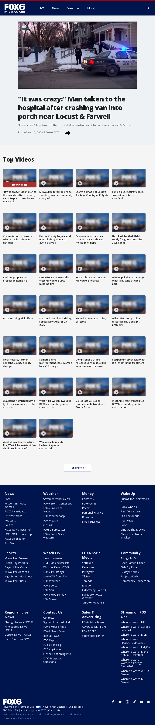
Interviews (127, 520)
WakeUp (128, 493)
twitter (120, 702)
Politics (9, 525)
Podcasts (10, 520)
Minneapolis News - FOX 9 (17, 628)
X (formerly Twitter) (94, 590)
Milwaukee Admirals (17, 572)
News (9, 493)
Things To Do (129, 558)
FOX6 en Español (15, 538)
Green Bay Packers (16, 563)
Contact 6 (88, 499)
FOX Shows (50, 599)
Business (87, 517)
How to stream (52, 558)
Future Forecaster (54, 529)
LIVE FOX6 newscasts (56, 563)
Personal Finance (92, 512)
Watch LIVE (53, 553)
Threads (87, 581)
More (91, 8)
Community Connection (135, 581)
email (149, 702)
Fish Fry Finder (130, 567)
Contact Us (52, 612)
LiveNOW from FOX (55, 576)
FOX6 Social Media (92, 555)
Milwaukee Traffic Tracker (132, 535)
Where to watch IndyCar (135, 647)
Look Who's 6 (129, 507)
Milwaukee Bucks (15, 581)
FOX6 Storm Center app (57, 503)
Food (124, 525)
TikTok (86, 576)
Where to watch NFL (133, 622)
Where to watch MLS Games (133, 680)
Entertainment (13, 516)
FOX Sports (50, 585)
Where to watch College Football (135, 628)
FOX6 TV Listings (53, 572)
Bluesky (86, 585)
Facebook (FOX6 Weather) (92, 596)
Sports (10, 553)
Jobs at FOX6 (51, 636)
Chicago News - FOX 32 (19, 622)
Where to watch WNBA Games (135, 672)
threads (135, 702)
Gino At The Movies (133, 529)
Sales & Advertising (92, 614)
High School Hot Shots (18, 576)
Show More (77, 467)
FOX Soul (48, 590)
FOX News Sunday (54, 594)
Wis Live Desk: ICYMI (56, 567)
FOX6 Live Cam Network (52, 509)
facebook (113, 702)
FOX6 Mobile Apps (54, 626)
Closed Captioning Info (57, 654)
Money (88, 493)
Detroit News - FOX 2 (18, 634)
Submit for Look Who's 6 (135, 500)
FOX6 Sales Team (93, 622)
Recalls (86, 508)
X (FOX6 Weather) (93, 602)
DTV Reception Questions (52, 660)
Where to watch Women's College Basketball (131, 663)
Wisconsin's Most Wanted (15, 505)
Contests (48, 617)
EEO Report (50, 640)
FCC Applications (53, 649)
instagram (127, 702)
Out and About (130, 516)
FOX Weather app (54, 516)
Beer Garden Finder (133, 563)
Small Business (91, 521)
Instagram (88, 572)
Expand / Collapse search (148, 8)
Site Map (10, 543)
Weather (50, 493)
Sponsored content (93, 636)
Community (130, 553)
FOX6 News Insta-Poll (18, 529)
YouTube (87, 563)
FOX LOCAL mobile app (19, 534)
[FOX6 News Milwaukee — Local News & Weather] (17, 8)
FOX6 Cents (89, 503)
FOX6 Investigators (16, 511)
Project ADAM (129, 576)
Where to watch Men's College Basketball (134, 653)
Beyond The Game (16, 567)
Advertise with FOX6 (94, 626)
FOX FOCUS (89, 631)
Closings (48, 525)
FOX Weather (51, 520)
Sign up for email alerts (57, 622)
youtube (142, 702)
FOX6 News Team (54, 631)
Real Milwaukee (130, 511)
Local (8, 499)
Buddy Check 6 (130, 572)
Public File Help (52, 645)
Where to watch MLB (134, 634)
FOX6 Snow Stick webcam (53, 535)
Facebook (88, 567)
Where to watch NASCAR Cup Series (133, 640)
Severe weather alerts (56, 499)
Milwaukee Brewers (17, 558)
